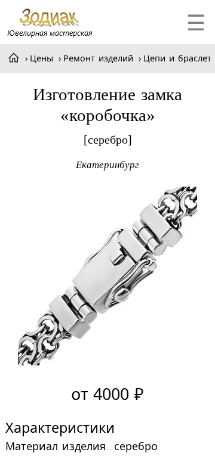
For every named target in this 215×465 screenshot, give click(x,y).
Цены (41, 58)
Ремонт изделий (98, 58)
